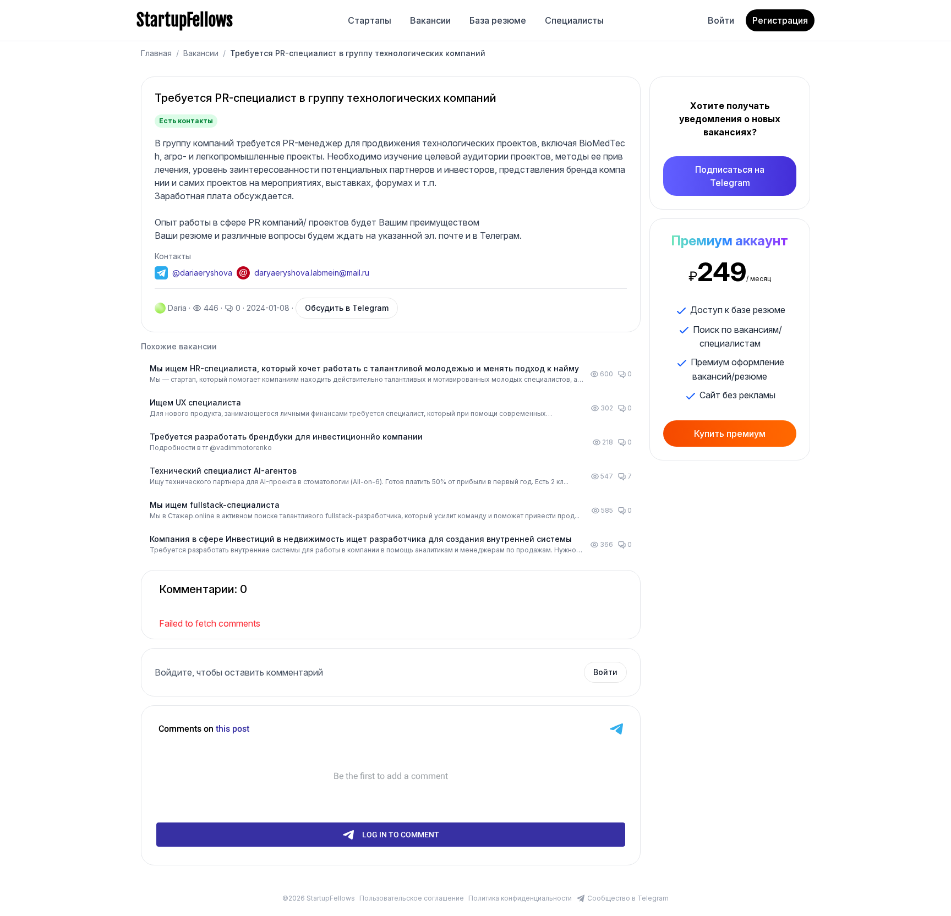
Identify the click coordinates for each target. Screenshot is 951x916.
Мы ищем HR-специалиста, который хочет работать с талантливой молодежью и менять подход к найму (364, 368)
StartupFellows (184, 20)
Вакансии (430, 20)
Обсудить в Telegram (347, 307)
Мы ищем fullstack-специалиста (215, 504)
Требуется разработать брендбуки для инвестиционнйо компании (286, 436)
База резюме (497, 20)
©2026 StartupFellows (318, 898)
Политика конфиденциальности (520, 898)
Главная (156, 53)
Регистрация (780, 20)
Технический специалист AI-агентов (223, 470)
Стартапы (369, 20)
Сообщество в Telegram (628, 898)
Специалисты (574, 20)
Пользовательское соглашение (411, 898)
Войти (721, 20)
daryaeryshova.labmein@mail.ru (311, 272)
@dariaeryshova (202, 272)
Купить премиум (730, 433)
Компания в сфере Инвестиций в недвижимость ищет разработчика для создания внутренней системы (361, 539)
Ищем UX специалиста (195, 402)
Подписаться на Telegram (729, 176)
